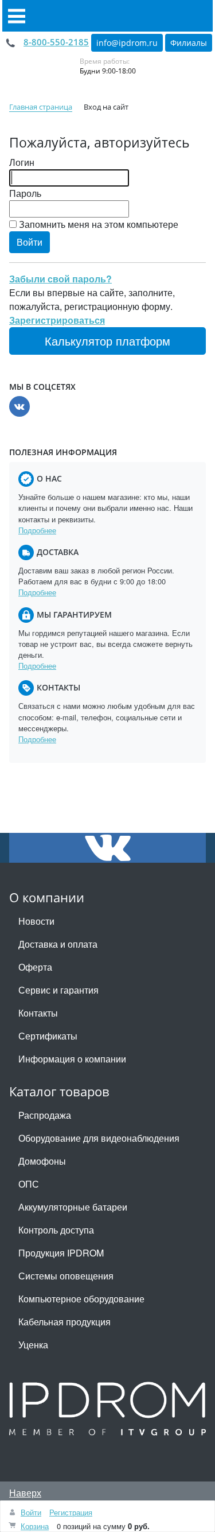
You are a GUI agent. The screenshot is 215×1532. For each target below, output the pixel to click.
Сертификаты (47, 1035)
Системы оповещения (66, 1275)
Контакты (38, 1012)
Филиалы (188, 42)
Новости (36, 921)
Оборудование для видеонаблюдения (98, 1138)
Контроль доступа (56, 1229)
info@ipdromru (127, 42)
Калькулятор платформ (107, 340)
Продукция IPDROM (61, 1252)
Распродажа (44, 1115)
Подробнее (37, 530)
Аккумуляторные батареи (72, 1206)
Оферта (35, 967)
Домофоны (42, 1161)
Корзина (35, 1526)
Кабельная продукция (64, 1321)
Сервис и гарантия (58, 989)
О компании (46, 897)
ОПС (28, 1183)
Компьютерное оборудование (81, 1298)
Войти (31, 1512)
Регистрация (70, 1512)
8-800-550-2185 (56, 42)
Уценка (33, 1344)
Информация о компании (72, 1058)
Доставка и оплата (57, 944)
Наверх (25, 1492)
